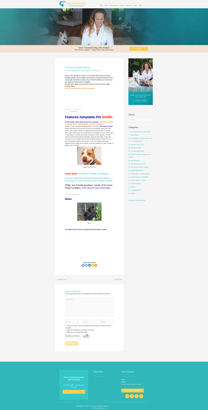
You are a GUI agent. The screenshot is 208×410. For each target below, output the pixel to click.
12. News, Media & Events (137, 180)
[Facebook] (83, 265)
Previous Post (60, 279)
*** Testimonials (133, 135)
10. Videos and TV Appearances (138, 174)
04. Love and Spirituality (136, 151)
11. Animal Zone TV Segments (138, 177)
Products (122, 5)
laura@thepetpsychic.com (132, 379)
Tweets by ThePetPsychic (136, 200)
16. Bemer (131, 193)
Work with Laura (113, 5)
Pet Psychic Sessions (100, 379)
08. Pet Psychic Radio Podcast (138, 167)
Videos (135, 5)
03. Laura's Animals (134, 148)
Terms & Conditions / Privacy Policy (121, 406)
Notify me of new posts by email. (77, 332)
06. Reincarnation (134, 160)
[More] (95, 265)
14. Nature (131, 187)
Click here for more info (76, 181)
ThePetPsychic (79, 109)
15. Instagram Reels (134, 190)
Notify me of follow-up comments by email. (80, 330)
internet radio (71, 109)
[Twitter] (86, 265)
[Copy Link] (92, 265)
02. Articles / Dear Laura (136, 144)
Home (101, 5)
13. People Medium (134, 183)
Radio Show (128, 5)
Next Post (119, 279)
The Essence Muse (110, 408)
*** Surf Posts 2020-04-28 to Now (139, 132)
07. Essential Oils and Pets (137, 164)
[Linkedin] (89, 265)
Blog (140, 5)
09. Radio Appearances (72, 70)
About (106, 5)
